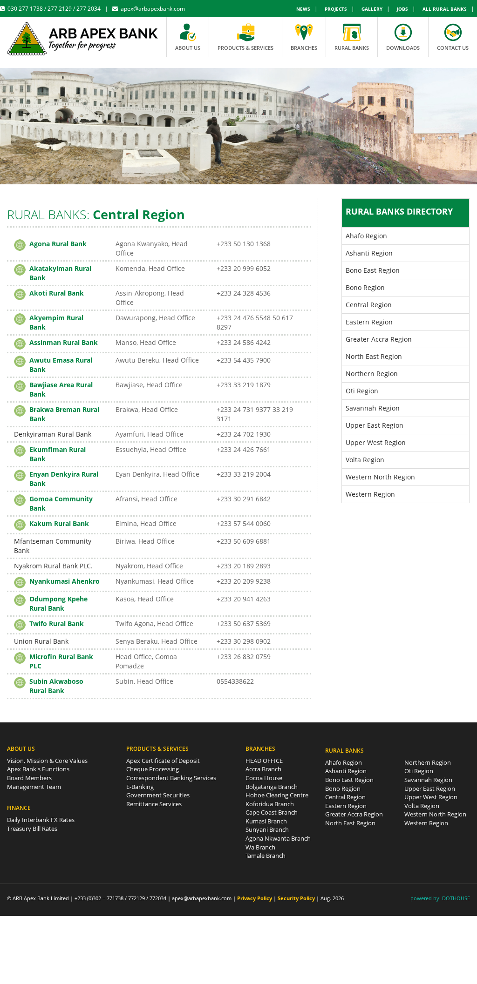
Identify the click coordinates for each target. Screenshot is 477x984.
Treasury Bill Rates (32, 828)
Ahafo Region (366, 235)
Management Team (34, 786)
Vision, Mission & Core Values (47, 760)
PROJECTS (336, 9)
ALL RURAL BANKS (444, 9)
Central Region (369, 304)
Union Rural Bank (41, 641)
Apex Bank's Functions (38, 769)
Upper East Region (374, 425)
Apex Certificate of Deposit (163, 760)
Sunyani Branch (267, 829)
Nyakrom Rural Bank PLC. (53, 565)
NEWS (303, 9)
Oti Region (362, 390)
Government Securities (158, 795)
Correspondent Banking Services (171, 778)
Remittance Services (154, 804)
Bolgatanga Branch (271, 786)
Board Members (29, 778)
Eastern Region (369, 321)
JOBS (402, 9)
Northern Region (372, 373)
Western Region (370, 494)
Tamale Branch (265, 855)
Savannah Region (373, 408)
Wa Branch (260, 847)
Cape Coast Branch (271, 812)
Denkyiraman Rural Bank (52, 434)
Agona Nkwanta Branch (278, 838)
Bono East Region (373, 270)
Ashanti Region (369, 253)
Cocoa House (263, 778)
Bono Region (365, 287)
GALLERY (371, 9)
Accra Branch (263, 769)
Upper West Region (376, 442)
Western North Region (380, 476)
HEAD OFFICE (264, 760)
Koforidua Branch (269, 804)
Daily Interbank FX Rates (41, 820)
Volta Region (365, 459)
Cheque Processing (152, 769)
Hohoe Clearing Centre (276, 795)
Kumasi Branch (266, 821)
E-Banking (140, 786)
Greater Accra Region (379, 339)
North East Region (374, 356)
